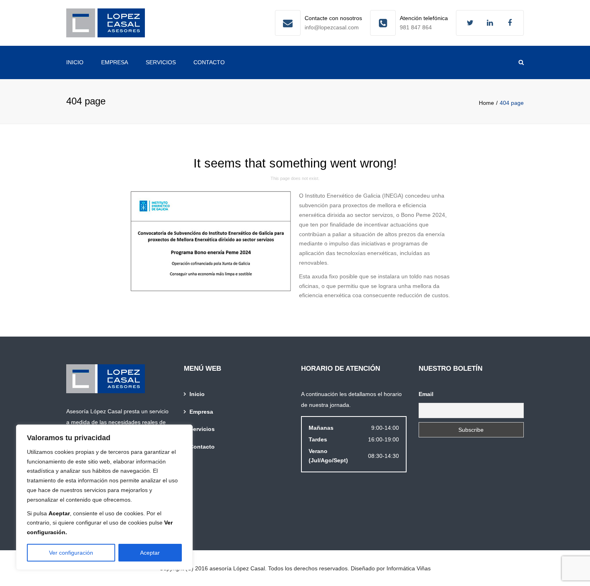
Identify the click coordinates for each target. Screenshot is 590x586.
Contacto (209, 62)
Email (426, 394)
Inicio (74, 62)
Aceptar (150, 552)
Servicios (161, 62)
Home (486, 103)
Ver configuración (71, 552)
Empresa (114, 62)
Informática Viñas (409, 568)
